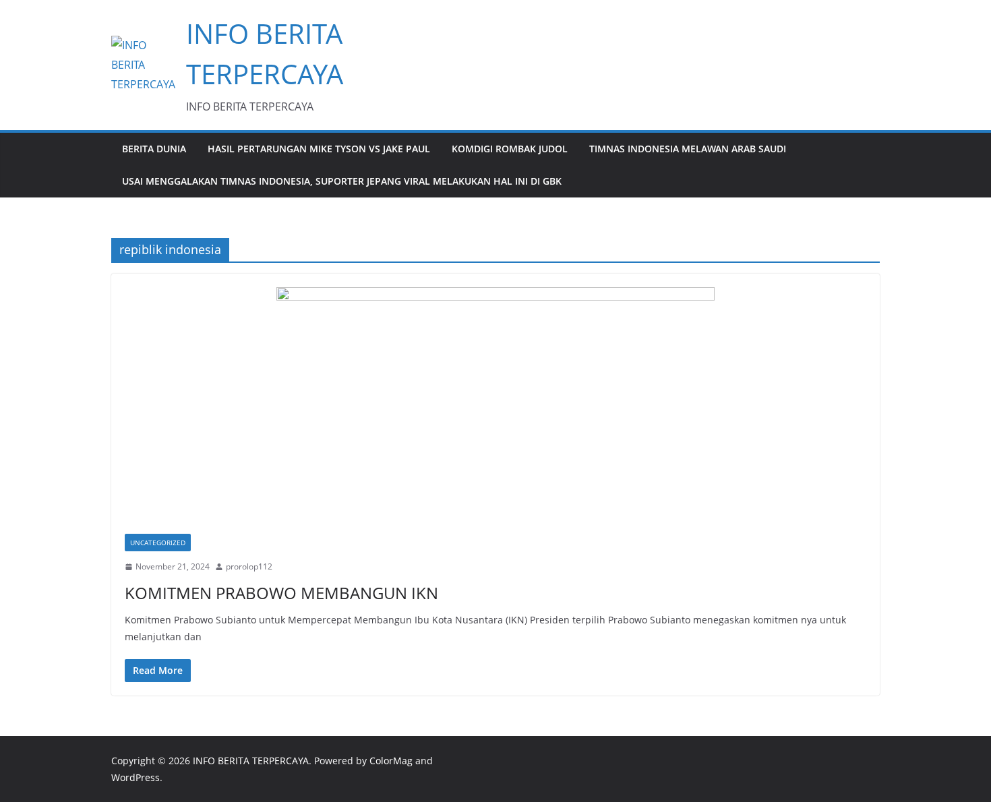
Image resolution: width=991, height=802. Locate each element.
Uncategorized (157, 542)
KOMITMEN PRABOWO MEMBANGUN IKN (281, 593)
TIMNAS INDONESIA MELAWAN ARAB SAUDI (687, 148)
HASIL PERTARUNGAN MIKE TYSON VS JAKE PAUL (319, 148)
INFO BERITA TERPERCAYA (251, 760)
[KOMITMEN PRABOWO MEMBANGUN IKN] (495, 410)
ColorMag (391, 760)
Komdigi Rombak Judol (510, 148)
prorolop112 (249, 566)
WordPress (135, 777)
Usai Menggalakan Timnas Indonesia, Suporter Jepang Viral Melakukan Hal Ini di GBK (342, 181)
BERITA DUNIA (154, 148)
